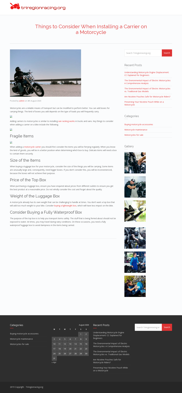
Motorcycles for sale (133, 135)
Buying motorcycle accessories (138, 124)
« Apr (54, 362)
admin (21, 100)
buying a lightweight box (65, 205)
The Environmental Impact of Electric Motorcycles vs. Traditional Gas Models (147, 90)
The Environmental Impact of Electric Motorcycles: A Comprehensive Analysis (147, 82)
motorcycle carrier (32, 146)
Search (167, 53)
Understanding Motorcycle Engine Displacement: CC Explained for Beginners (146, 73)
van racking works (66, 121)
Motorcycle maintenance (135, 129)
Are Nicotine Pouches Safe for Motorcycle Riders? (147, 96)
